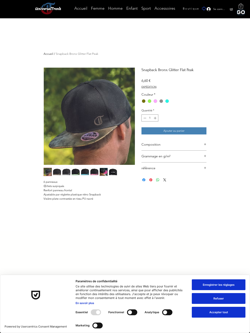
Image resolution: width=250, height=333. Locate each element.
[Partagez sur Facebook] (144, 180)
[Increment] (155, 118)
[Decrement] (144, 118)
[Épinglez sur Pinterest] (151, 180)
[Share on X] (165, 180)
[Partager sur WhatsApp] (158, 180)
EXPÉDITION (148, 86)
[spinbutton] (150, 118)
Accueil (48, 54)
